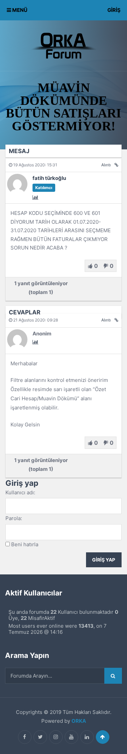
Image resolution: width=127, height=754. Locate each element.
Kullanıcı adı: (20, 492)
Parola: (13, 518)
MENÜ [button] (19, 10)
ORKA (78, 721)
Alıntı (106, 164)
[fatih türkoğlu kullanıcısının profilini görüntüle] (17, 192)
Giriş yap (103, 560)
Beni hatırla (24, 544)
